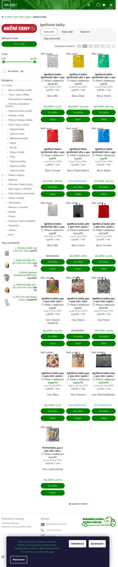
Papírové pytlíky (17, 161)
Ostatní (12, 230)
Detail (53, 119)
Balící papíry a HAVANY (20, 189)
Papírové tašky (17, 129)
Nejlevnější (67, 32)
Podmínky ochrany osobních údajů (16, 527)
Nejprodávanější (52, 38)
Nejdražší (85, 32)
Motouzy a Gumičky (18, 207)
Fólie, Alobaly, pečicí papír (21, 193)
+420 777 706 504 (53, 530)
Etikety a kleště (16, 198)
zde (51, 551)
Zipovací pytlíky (17, 166)
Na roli (12, 147)
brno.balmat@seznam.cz (56, 524)
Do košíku (52, 112)
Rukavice (12, 179)
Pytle (12, 157)
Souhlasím (97, 543)
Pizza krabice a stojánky (20, 99)
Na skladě (15, 71)
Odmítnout (77, 543)
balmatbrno (51, 536)
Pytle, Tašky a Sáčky (18, 124)
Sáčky (12, 143)
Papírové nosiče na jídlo (20, 111)
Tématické (13, 225)
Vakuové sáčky (17, 170)
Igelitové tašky (16, 134)
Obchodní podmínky (10, 523)
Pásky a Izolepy (16, 175)
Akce (10, 235)
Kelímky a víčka (16, 115)
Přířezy (11, 216)
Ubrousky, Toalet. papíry (20, 184)
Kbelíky (12, 212)
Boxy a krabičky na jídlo (20, 90)
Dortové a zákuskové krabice (17, 105)
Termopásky (14, 202)
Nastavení (19, 559)
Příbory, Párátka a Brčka (20, 120)
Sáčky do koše (16, 152)
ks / (19, 44)
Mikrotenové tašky (18, 138)
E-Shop (8, 85)
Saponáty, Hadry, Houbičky (21, 221)
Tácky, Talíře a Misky (18, 94)
